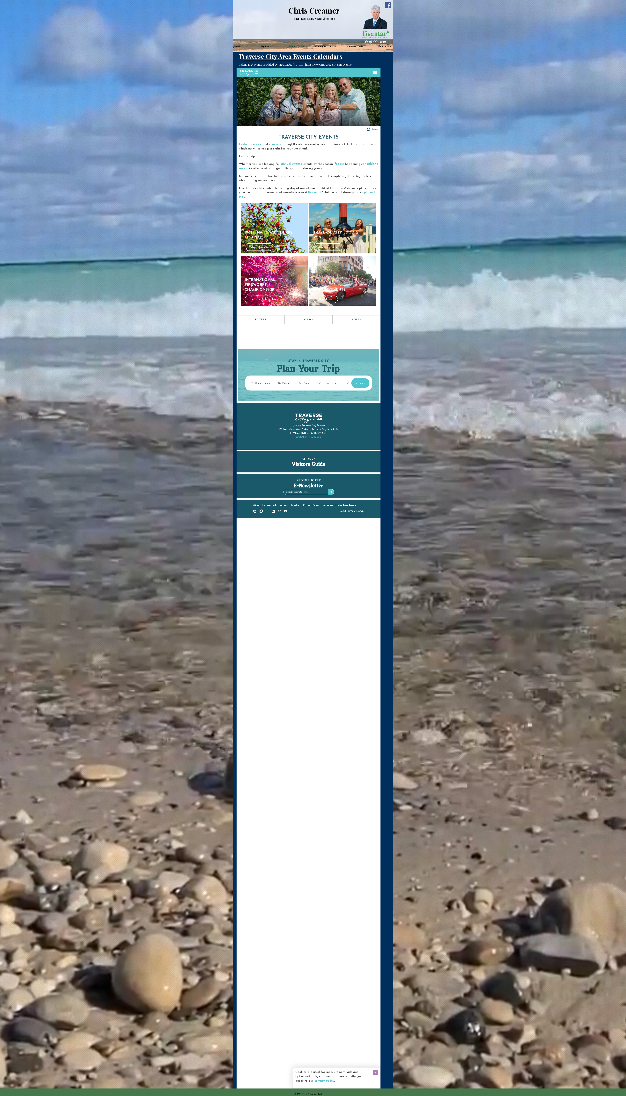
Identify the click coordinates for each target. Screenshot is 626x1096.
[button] (267, 46)
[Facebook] (388, 5)
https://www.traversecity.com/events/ (328, 64)
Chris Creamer (314, 10)
